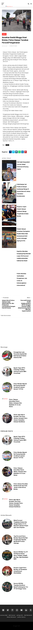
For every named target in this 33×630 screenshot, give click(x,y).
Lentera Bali (3, 615)
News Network (11, 617)
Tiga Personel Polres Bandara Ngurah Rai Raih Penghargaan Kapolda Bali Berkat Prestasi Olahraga (21, 539)
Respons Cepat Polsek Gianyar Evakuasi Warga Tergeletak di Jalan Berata (22, 211)
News (4, 34)
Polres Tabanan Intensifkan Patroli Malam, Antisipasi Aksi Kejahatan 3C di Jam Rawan (15, 403)
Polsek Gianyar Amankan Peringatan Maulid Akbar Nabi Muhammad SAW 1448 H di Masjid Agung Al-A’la (23, 234)
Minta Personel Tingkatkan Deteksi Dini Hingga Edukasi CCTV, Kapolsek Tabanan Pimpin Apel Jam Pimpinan (21, 524)
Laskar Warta (21, 617)
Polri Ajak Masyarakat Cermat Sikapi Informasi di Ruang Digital (23, 165)
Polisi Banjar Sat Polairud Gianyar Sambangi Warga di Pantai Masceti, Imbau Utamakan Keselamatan (23, 190)
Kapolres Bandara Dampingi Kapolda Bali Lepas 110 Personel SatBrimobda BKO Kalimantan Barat (24, 256)
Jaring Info (20, 615)
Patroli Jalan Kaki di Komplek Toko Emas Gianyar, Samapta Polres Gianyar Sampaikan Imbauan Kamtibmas (20, 418)
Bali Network (28, 615)
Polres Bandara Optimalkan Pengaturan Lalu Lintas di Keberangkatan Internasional (22, 279)
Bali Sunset (12, 615)
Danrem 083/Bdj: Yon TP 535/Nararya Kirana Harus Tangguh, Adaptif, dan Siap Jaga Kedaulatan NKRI (21, 555)
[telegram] (16, 152)
